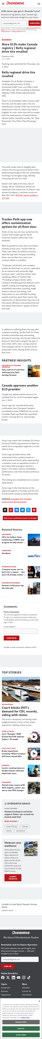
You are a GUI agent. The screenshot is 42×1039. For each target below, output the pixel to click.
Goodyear (6, 553)
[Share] (16, 510)
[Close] (39, 1001)
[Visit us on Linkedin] (13, 977)
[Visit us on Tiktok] (29, 977)
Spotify (9, 831)
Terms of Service (17, 31)
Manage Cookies (21, 1022)
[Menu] (3, 3)
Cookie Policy (25, 1017)
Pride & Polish (8, 731)
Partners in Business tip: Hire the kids (13, 586)
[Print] (5, 510)
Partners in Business (11, 583)
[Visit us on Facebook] (2, 977)
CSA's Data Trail (9, 748)
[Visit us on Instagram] (23, 977)
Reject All (21, 1028)
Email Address (10, 627)
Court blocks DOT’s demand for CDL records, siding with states (20, 711)
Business (7, 39)
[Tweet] (28, 510)
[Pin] (34, 510)
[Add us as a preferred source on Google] (11, 510)
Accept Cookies (21, 1035)
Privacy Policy (5, 31)
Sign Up (8, 966)
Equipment (6, 534)
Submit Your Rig (13, 877)
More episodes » (11, 821)
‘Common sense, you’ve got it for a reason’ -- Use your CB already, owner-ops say (13, 572)
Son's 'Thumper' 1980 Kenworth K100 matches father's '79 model (13, 737)
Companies (6, 550)
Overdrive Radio (9, 567)
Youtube (25, 826)
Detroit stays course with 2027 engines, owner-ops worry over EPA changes (13, 788)
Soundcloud (20, 831)
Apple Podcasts (11, 826)
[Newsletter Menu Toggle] (39, 3)
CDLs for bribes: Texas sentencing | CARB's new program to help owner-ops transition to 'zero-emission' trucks (13, 540)
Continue (11, 638)
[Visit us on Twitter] (8, 977)
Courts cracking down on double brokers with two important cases (13, 771)
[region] (21, 1018)
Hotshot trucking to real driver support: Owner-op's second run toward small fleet (19, 814)
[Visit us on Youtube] (18, 977)
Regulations (7, 704)
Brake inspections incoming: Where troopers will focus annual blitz (14, 754)
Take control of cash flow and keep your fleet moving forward (13, 372)
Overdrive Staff (8, 56)
